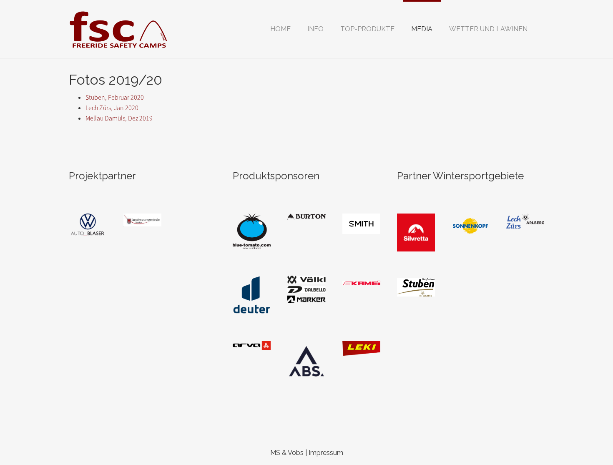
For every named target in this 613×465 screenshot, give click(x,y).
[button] (315, 29)
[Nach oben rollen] (586, 438)
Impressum (326, 453)
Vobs (296, 453)
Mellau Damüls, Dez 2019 (119, 118)
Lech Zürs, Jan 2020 (111, 107)
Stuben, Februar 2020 (114, 97)
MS (275, 453)
